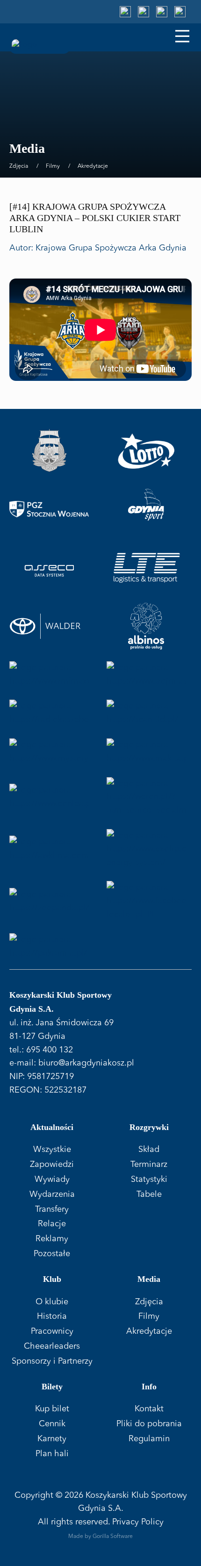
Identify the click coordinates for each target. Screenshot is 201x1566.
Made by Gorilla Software (100, 1536)
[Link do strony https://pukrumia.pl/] (49, 946)
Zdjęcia (18, 166)
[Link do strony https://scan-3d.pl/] (146, 713)
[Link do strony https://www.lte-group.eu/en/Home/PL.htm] (146, 567)
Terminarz (148, 1164)
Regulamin (149, 1439)
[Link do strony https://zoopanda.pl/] (49, 901)
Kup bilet (52, 1409)
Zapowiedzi (52, 1164)
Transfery (52, 1209)
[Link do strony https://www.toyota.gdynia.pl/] (49, 626)
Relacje (52, 1224)
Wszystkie (52, 1149)
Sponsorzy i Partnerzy (52, 1361)
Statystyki (149, 1179)
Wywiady (52, 1179)
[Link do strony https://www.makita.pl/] (146, 751)
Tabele (149, 1194)
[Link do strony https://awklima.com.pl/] (49, 849)
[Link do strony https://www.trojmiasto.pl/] (146, 674)
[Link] (125, 11)
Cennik (52, 1424)
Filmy (53, 166)
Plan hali (52, 1454)
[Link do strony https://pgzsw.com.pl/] (49, 509)
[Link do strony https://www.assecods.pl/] (49, 567)
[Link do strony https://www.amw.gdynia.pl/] (49, 451)
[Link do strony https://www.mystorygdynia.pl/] (49, 751)
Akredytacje (93, 166)
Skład (148, 1149)
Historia (52, 1316)
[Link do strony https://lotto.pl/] (146, 451)
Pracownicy (52, 1331)
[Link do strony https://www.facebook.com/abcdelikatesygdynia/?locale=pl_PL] (146, 901)
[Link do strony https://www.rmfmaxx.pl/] (49, 674)
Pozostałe (52, 1254)
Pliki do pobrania (149, 1424)
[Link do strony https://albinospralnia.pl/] (146, 626)
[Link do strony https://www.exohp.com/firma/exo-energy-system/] (146, 849)
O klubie (52, 1302)
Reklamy (52, 1239)
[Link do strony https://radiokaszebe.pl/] (49, 713)
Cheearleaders (52, 1346)
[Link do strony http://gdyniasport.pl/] (146, 509)
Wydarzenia (52, 1194)
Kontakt (149, 1409)
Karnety (51, 1439)
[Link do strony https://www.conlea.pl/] (49, 797)
